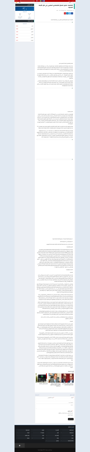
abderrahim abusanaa (69, 10)
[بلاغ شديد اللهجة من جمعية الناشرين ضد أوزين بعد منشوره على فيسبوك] (55, 378)
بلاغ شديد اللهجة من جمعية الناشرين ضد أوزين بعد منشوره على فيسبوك (55, 384)
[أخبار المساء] (70, 2)
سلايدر (57, 10)
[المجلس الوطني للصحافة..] (42, 378)
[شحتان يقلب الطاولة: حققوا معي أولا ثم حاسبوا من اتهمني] (67, 378)
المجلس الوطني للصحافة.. (43, 383)
